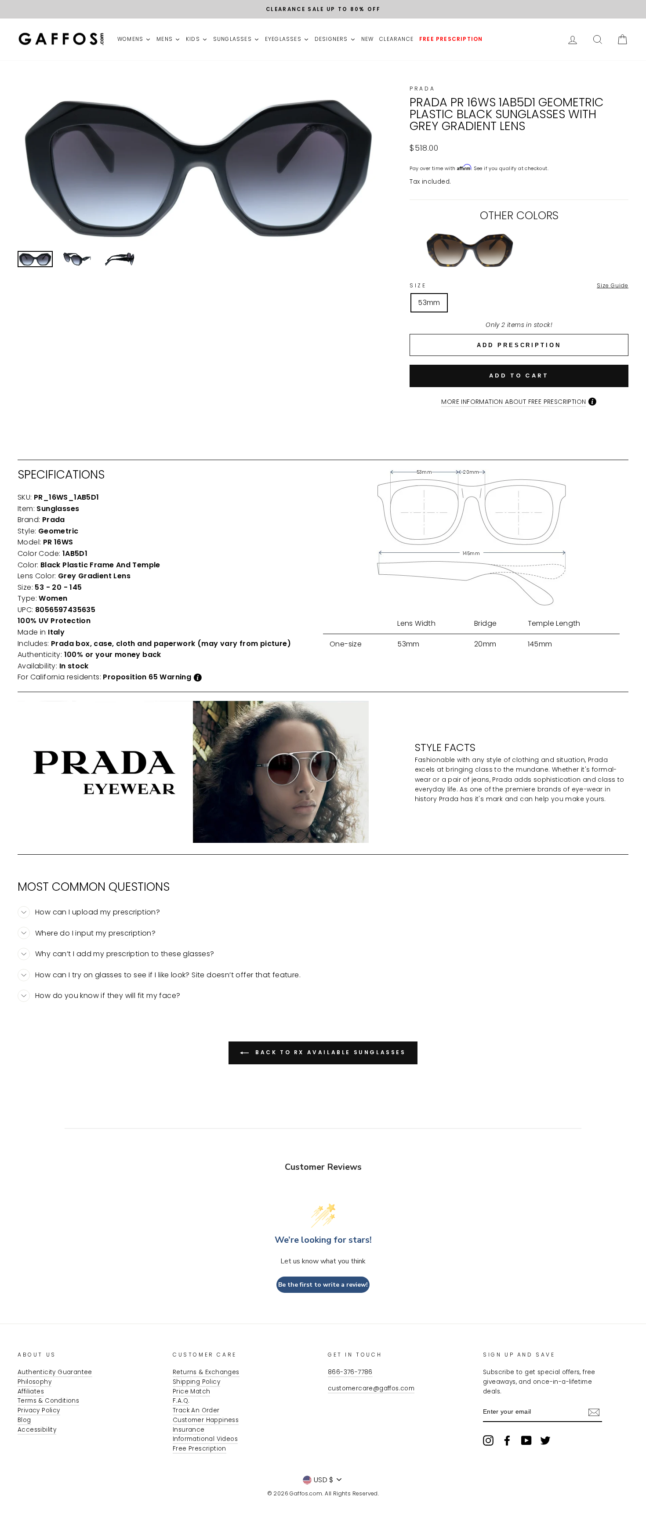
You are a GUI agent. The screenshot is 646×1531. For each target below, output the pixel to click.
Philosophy (34, 1382)
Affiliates (31, 1391)
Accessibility (37, 1430)
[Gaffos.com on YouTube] (526, 1440)
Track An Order (196, 1410)
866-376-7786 (350, 1372)
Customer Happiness (206, 1420)
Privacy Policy (39, 1410)
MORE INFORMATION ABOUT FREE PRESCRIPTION (513, 401)
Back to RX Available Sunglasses (329, 1052)
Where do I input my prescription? (95, 933)
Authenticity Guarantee (55, 1372)
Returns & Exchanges (206, 1372)
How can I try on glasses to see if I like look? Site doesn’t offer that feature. (168, 975)
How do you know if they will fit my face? (107, 995)
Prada (422, 88)
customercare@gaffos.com (371, 1388)
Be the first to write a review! (323, 1285)
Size (519, 285)
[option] (323, 9)
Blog (24, 1420)
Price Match (191, 1391)
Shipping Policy (196, 1382)
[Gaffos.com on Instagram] (488, 1440)
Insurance (189, 1430)
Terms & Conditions (48, 1401)
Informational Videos (205, 1439)
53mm (429, 302)
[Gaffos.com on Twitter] (545, 1440)
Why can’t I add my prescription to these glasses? (124, 954)
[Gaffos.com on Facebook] (507, 1440)
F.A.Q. (181, 1401)
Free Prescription (199, 1448)
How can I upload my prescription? (97, 912)
